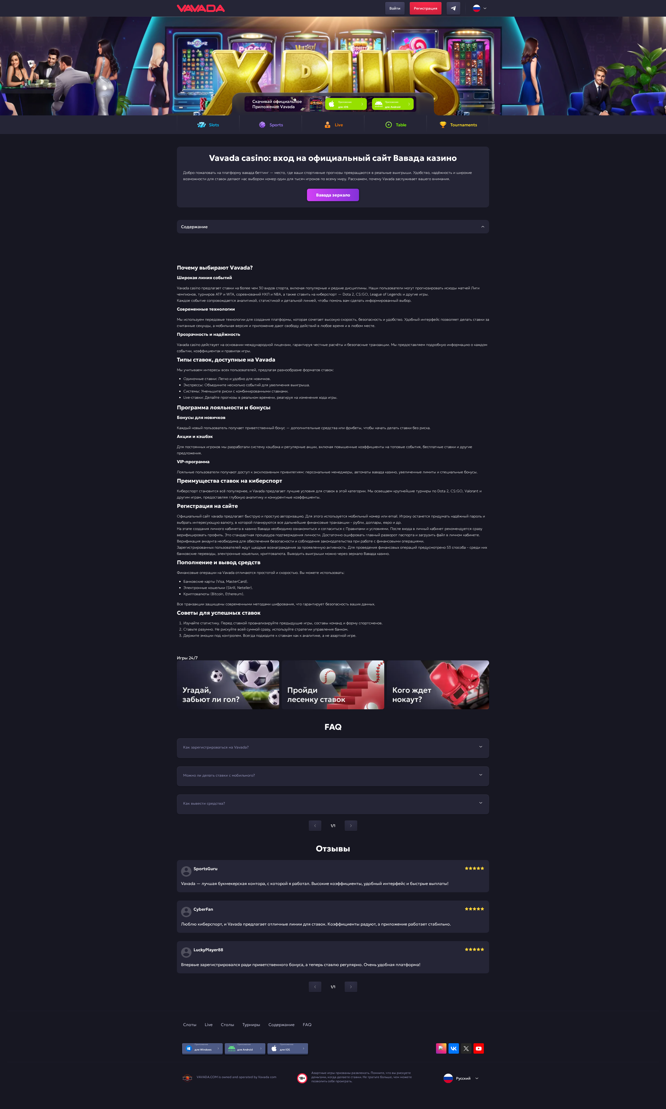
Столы (227, 1024)
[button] (659, 66)
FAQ (307, 1024)
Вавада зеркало (333, 195)
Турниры (251, 1024)
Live (209, 1024)
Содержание (281, 1024)
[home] (201, 8)
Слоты (189, 1024)
